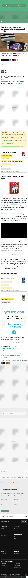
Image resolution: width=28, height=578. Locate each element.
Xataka (2, 528)
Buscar (26, 516)
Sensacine (16, 536)
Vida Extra (16, 530)
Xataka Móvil (3, 530)
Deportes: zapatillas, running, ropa (20, 496)
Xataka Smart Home (4, 533)
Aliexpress (12, 21)
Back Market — (6, 168)
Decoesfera (3, 555)
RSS (14, 482)
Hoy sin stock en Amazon (6, 302)
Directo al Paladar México (5, 569)
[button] (8, 71)
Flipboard (15, 60)
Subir (23, 521)
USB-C (2, 268)
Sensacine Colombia (17, 567)
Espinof (15, 538)
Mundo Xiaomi (4, 535)
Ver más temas (5, 511)
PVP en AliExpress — (7, 155)
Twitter (13, 60)
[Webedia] (5, 522)
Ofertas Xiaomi (13, 477)
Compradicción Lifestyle (7, 140)
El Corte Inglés (5, 21)
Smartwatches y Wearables (6, 495)
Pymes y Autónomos (17, 555)
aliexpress (25, 360)
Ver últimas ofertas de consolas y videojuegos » (12, 146)
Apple (15, 502)
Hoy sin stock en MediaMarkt (6, 282)
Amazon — (5, 158)
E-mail (17, 60)
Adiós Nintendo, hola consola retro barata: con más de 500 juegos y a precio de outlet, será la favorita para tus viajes (14, 473)
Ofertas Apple (21, 477)
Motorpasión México (18, 569)
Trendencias (3, 553)
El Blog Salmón (16, 553)
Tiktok (16, 482)
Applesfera (3, 531)
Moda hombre (4, 499)
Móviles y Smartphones (19, 493)
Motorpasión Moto (17, 546)
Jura (2, 506)
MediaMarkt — (6, 164)
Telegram (4, 137)
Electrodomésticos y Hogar (6, 493)
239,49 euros (18, 83)
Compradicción (5, 139)
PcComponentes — (17, 161)
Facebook (10, 60)
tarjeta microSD (18, 246)
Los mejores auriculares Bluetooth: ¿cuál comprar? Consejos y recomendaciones (12, 355)
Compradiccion (4, 556)
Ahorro (15, 506)
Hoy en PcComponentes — (8, 299)
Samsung (3, 502)
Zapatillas (17, 21)
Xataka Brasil (3, 565)
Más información (24, 576)
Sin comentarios (5, 60)
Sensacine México (17, 565)
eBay (2, 504)
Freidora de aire (24, 21)
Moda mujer (16, 499)
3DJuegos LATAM (17, 563)
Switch (15, 504)
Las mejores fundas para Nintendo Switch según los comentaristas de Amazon (12, 348)
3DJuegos (16, 528)
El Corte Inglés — (6, 161)
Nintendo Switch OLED (9, 213)
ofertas (19, 360)
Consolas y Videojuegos (11, 360)
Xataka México (3, 563)
